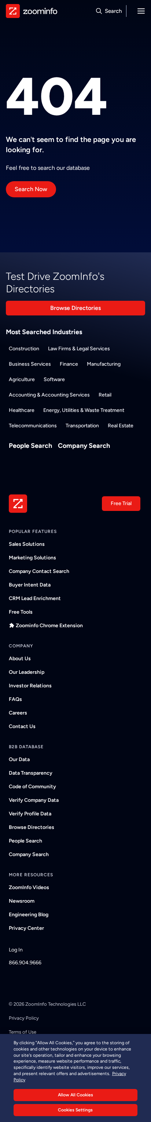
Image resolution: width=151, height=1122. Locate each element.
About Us (20, 658)
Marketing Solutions (32, 558)
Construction (24, 349)
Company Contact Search (39, 571)
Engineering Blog (28, 914)
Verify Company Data (34, 800)
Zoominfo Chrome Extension (49, 625)
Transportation (82, 426)
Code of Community (32, 786)
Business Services (30, 364)
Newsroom (21, 901)
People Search (30, 446)
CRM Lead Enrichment (35, 598)
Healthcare (21, 410)
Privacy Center (26, 928)
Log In (16, 950)
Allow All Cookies (75, 1094)
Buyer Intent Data (30, 585)
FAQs (15, 699)
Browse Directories (75, 307)
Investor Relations (30, 686)
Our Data (19, 759)
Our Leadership (26, 672)
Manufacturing (104, 364)
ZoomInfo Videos (29, 887)
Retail (105, 395)
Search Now (31, 189)
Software (54, 379)
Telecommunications (33, 426)
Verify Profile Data (30, 814)
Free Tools (21, 612)
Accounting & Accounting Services (49, 395)
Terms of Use (22, 1032)
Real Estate (120, 426)
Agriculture (22, 379)
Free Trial (121, 503)
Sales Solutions (27, 544)
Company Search (84, 446)
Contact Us (22, 726)
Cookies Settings (75, 1109)
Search (113, 11)
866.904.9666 (25, 963)
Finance (69, 364)
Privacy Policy (24, 1018)
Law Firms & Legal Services (79, 349)
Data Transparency (30, 773)
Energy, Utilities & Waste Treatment (83, 410)
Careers (18, 713)
